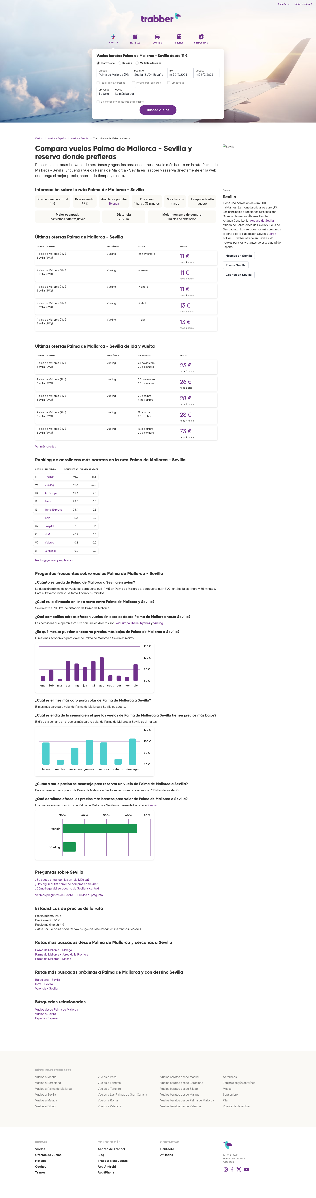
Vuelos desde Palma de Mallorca (56, 1009)
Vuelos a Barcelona (48, 1083)
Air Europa (51, 493)
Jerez (272, 234)
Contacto (167, 1149)
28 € (185, 398)
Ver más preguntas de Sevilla (54, 895)
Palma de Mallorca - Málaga (53, 950)
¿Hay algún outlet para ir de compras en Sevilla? (66, 884)
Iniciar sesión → (303, 4)
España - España (46, 1018)
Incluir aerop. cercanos (113, 83)
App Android (107, 1166)
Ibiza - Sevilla (44, 984)
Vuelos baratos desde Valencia (180, 1106)
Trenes (40, 1172)
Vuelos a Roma (108, 1100)
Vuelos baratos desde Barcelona (181, 1083)
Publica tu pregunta (90, 895)
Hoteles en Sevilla (239, 255)
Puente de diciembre (236, 1106)
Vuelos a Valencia (109, 1106)
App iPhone (106, 1172)
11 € (184, 256)
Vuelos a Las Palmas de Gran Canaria (122, 1094)
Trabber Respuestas (113, 1161)
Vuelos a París (107, 1077)
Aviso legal (228, 1162)
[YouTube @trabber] (245, 1171)
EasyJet (49, 526)
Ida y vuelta (108, 63)
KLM (47, 534)
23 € (185, 365)
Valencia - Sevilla (46, 988)
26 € (185, 381)
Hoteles (40, 1161)
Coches (40, 1166)
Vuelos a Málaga (46, 1100)
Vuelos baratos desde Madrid (179, 1077)
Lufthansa (50, 550)
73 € (185, 431)
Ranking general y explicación (54, 560)
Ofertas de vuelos (48, 1155)
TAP (47, 517)
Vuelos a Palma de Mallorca (53, 1088)
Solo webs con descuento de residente (122, 102)
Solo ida (127, 63)
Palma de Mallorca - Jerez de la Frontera (62, 954)
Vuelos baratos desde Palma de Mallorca (187, 1100)
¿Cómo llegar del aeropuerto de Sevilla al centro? (67, 888)
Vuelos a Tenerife (109, 1088)
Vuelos (40, 1149)
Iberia (48, 501)
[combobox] (114, 73)
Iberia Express (53, 509)
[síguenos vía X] (239, 1171)
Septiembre (230, 1094)
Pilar (225, 1100)
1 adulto (104, 93)
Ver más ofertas (45, 446)
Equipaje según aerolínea (239, 1083)
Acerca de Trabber (111, 1149)
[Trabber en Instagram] (226, 1171)
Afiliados (166, 1155)
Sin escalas (178, 83)
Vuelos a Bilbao (45, 1106)
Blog (101, 1155)
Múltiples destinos (150, 63)
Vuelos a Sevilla (45, 1014)
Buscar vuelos (158, 110)
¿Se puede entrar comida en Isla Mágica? (62, 879)
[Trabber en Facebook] (232, 1171)
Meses (227, 1088)
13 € (185, 305)
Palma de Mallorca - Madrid (53, 959)
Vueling (49, 484)
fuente (226, 190)
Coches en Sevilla (239, 275)
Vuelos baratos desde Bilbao (179, 1088)
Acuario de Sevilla (262, 220)
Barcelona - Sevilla (47, 979)
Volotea (49, 542)
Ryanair (114, 203)
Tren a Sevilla (236, 265)
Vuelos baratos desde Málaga (179, 1094)
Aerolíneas (230, 1077)
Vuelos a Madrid (45, 1077)
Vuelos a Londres (109, 1083)
